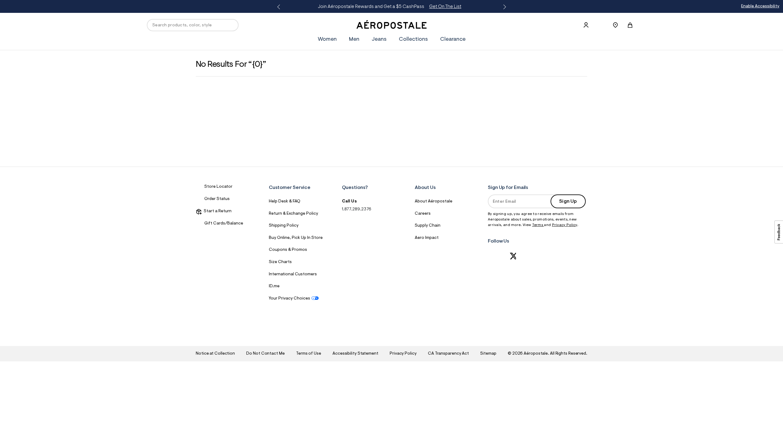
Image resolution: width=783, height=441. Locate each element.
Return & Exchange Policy (293, 214)
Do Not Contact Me (265, 354)
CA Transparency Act (448, 354)
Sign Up (568, 201)
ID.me (274, 286)
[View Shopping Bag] (630, 25)
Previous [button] (279, 7)
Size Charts (280, 262)
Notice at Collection (215, 354)
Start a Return (217, 211)
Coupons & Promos (288, 250)
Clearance (453, 39)
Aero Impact (427, 238)
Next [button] (503, 7)
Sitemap (488, 354)
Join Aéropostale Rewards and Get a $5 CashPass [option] (389, 6)
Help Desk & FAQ (284, 201)
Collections (413, 39)
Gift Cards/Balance (223, 223)
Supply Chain (427, 226)
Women (327, 39)
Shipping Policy (284, 226)
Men (354, 39)
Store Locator (218, 187)
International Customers (293, 274)
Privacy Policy (564, 225)
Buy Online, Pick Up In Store (296, 238)
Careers (423, 214)
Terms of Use (308, 354)
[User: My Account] (586, 25)
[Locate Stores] (615, 25)
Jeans (379, 39)
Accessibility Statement (355, 354)
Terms (538, 225)
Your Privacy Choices (289, 298)
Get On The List (445, 6)
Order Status (217, 199)
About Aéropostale (433, 201)
